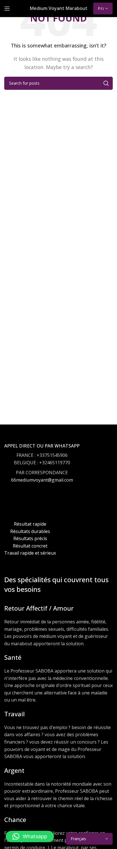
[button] (30, 836)
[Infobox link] (42, 468)
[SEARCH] (106, 83)
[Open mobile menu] (7, 8)
